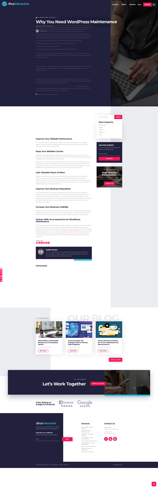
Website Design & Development (86, 431)
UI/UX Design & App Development (86, 438)
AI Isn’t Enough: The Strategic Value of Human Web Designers (78, 342)
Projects (132, 4)
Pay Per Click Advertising (88, 446)
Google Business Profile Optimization (88, 443)
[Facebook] (1, 269)
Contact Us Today (98, 383)
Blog (139, 4)
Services (115, 4)
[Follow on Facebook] (106, 439)
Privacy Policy (54, 464)
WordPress (44, 21)
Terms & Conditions (64, 464)
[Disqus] (64, 282)
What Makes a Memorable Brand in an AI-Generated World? (48, 342)
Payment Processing (87, 451)
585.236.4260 (107, 427)
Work (100, 134)
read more (43, 350)
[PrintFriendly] (1, 278)
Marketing (101, 132)
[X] (1, 274)
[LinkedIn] (1, 272)
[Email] (1, 276)
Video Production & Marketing (86, 449)
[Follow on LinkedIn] (110, 439)
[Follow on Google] (115, 439)
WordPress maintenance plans (70, 231)
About (124, 4)
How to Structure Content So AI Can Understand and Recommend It (108, 342)
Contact (147, 4)
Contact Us (109, 183)
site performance (86, 36)
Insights (101, 129)
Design (101, 127)
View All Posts (115, 359)
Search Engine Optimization (89, 441)
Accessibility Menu (117, 464)
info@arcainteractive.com (111, 429)
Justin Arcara (42, 347)
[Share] (1, 281)
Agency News (102, 125)
